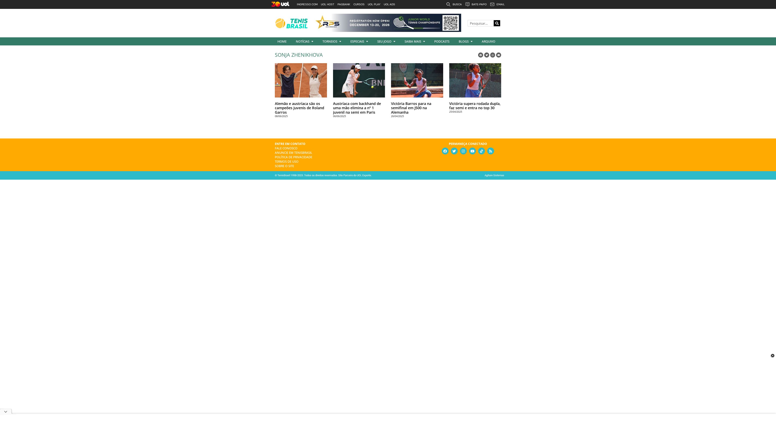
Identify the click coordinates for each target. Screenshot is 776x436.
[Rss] (490, 151)
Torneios (330, 41)
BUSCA (457, 4)
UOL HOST (327, 4)
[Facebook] (445, 151)
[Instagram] (463, 151)
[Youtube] (472, 151)
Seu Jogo (384, 41)
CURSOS (359, 4)
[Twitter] (454, 151)
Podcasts (441, 41)
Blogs (464, 41)
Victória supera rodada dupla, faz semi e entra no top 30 (475, 105)
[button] (480, 55)
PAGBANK (343, 4)
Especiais (357, 41)
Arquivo (488, 41)
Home (282, 41)
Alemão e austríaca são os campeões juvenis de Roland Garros (299, 108)
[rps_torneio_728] (387, 30)
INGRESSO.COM (307, 4)
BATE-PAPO (479, 4)
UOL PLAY (374, 4)
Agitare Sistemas (494, 175)
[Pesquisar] (497, 23)
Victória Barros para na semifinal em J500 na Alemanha (411, 108)
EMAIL (501, 4)
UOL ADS (389, 4)
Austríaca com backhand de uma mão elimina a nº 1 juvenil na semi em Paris (357, 108)
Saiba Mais (413, 41)
